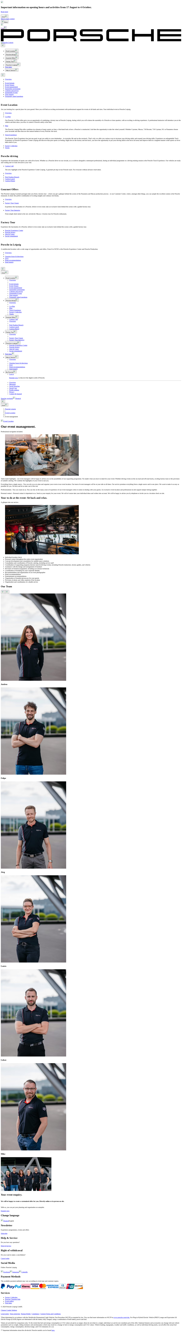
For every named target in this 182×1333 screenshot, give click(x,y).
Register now (13, 378)
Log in (11, 374)
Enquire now (5, 1211)
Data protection (15, 1314)
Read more (4, 12)
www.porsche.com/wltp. (121, 1317)
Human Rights (26, 1314)
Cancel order (5, 1258)
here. (53, 1330)
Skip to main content (8, 19)
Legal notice (5, 1314)
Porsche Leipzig (10, 409)
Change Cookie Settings (9, 1310)
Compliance (35, 1314)
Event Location (10, 413)
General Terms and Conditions (50, 1314)
